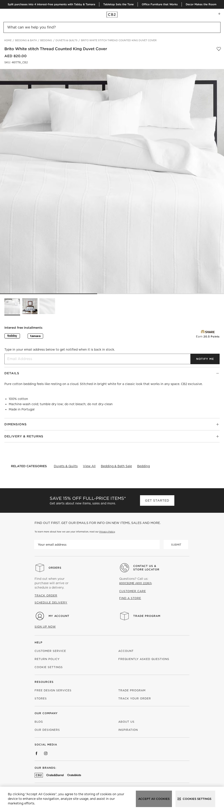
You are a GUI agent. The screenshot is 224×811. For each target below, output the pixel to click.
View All (89, 466)
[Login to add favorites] (218, 48)
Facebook (36, 753)
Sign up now (45, 626)
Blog (39, 721)
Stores (41, 698)
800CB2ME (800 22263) (135, 583)
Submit (176, 544)
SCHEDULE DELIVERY (51, 602)
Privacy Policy (107, 531)
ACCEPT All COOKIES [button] (154, 799)
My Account (59, 616)
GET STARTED (157, 500)
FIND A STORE (130, 598)
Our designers (47, 729)
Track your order (134, 698)
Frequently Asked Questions (143, 659)
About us (126, 721)
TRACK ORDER (46, 595)
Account (126, 651)
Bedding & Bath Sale (116, 466)
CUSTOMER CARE (132, 591)
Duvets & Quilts (66, 466)
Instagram (46, 753)
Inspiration (128, 729)
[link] (11, 14)
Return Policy (47, 659)
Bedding (143, 466)
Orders (55, 567)
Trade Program (146, 616)
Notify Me (205, 358)
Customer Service (50, 651)
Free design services (53, 690)
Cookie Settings (49, 667)
